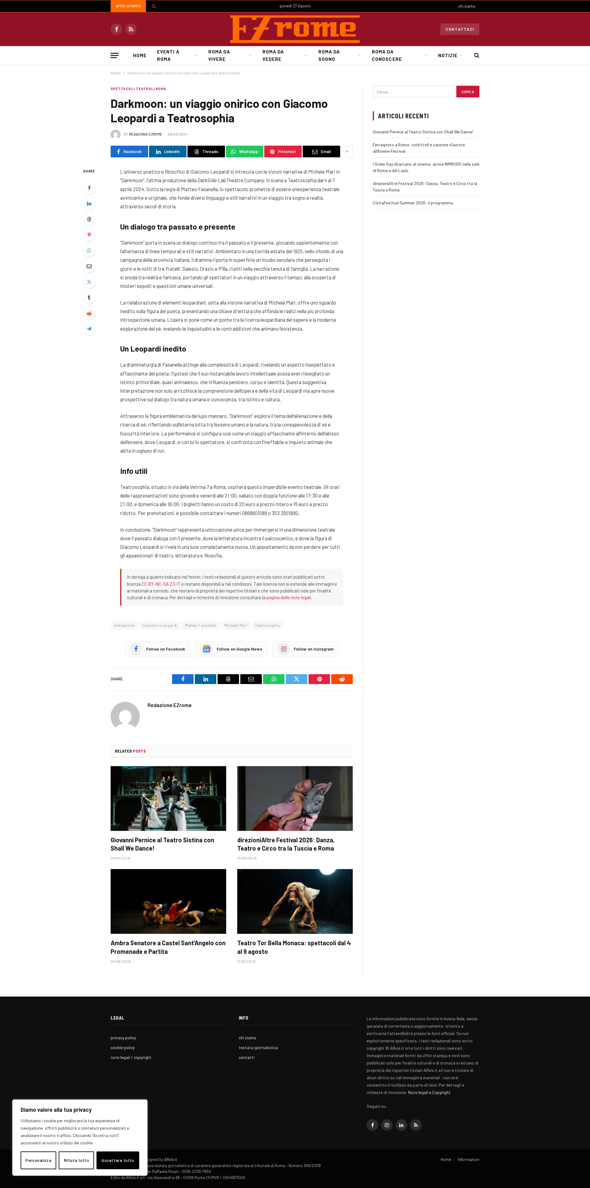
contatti (246, 1057)
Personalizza (38, 1160)
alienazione (124, 625)
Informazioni (468, 1159)
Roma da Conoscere (387, 55)
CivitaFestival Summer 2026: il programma (413, 202)
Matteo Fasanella (201, 625)
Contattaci (460, 29)
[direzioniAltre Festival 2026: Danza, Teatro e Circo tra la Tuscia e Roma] (295, 798)
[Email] (89, 266)
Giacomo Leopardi (160, 625)
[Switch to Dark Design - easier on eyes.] (153, 6)
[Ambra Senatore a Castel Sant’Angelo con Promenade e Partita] (168, 901)
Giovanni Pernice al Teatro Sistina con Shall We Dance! (162, 844)
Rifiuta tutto (76, 1160)
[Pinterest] (89, 235)
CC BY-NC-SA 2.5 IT (161, 584)
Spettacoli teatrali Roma (138, 89)
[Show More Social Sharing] (347, 151)
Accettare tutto (117, 1160)
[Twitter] (89, 282)
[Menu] (115, 55)
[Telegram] (89, 329)
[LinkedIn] (89, 203)
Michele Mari (235, 625)
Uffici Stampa (128, 6)
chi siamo (466, 6)
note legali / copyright (131, 1057)
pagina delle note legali (288, 597)
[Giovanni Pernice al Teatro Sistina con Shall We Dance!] (168, 798)
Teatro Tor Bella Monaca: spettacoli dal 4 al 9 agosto (294, 947)
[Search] (476, 55)
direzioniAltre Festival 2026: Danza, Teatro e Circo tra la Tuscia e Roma (286, 844)
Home (140, 55)
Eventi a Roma (168, 55)
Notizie (448, 55)
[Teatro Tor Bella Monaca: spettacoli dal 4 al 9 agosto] (295, 901)
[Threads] (89, 219)
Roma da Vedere (273, 55)
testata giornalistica (258, 1047)
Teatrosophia (267, 625)
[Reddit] (89, 313)
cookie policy (123, 1047)
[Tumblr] (89, 297)
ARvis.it (170, 1159)
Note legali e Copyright (429, 1092)
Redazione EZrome (145, 134)
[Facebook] (89, 188)
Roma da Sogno (329, 55)
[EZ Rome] (295, 29)
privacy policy (123, 1037)
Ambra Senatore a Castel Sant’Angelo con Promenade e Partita (168, 947)
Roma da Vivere (219, 55)
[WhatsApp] (89, 250)
